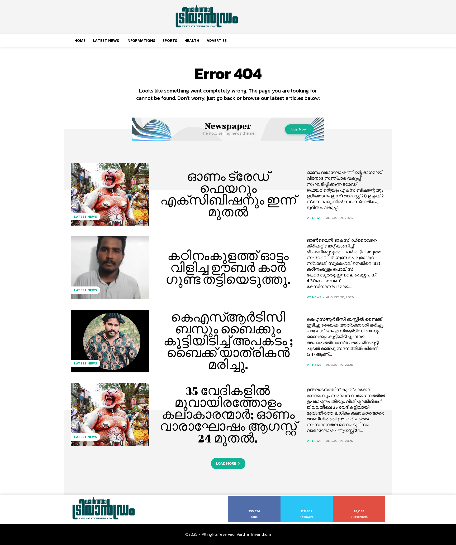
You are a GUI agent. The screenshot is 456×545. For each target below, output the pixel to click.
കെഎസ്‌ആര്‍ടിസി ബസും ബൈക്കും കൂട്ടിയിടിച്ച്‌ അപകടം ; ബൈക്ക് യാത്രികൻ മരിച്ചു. (228, 340)
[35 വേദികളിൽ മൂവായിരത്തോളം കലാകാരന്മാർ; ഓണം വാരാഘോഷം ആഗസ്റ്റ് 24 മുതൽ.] (110, 414)
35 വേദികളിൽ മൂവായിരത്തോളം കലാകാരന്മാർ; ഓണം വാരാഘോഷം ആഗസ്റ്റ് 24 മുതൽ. (228, 414)
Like (254, 498)
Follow (306, 498)
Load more (226, 463)
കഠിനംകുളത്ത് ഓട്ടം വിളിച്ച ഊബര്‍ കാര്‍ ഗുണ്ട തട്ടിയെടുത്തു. (228, 267)
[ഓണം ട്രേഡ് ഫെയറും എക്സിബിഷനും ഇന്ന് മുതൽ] (110, 194)
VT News (314, 217)
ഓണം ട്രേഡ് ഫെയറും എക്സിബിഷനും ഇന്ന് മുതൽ (228, 194)
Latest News (85, 216)
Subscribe (359, 498)
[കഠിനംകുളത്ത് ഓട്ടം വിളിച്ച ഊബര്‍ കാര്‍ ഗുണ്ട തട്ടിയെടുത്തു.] (110, 267)
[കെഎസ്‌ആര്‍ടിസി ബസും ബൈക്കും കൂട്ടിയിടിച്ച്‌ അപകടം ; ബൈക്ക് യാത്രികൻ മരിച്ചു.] (110, 341)
